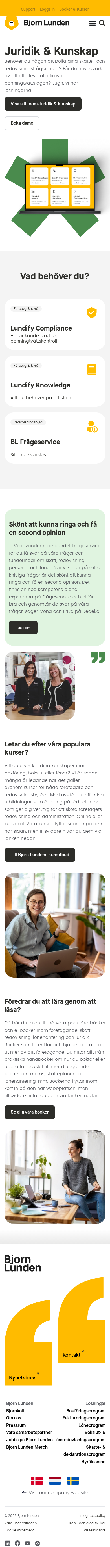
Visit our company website (58, 1492)
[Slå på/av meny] (92, 23)
